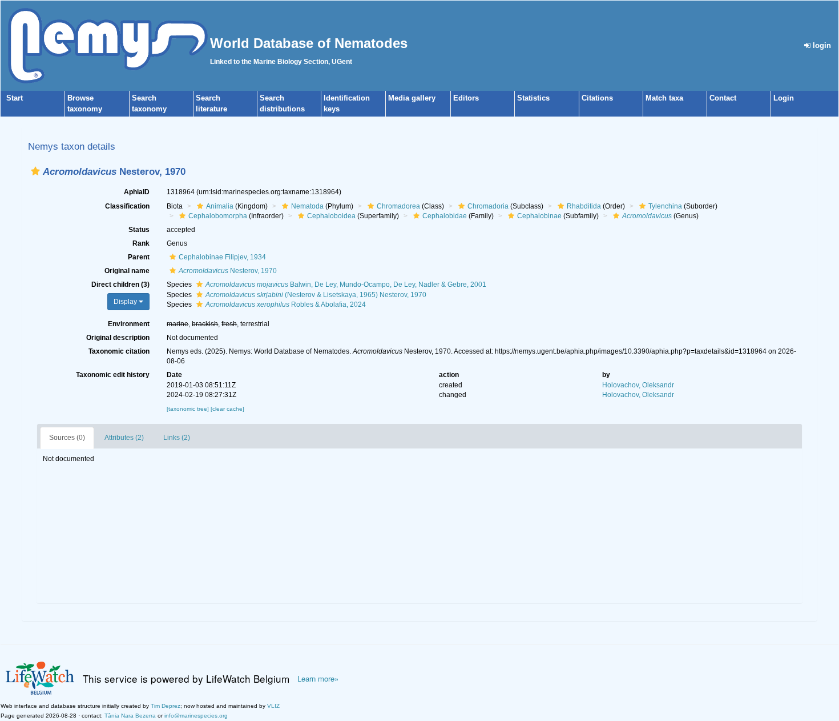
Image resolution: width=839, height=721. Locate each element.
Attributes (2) (124, 438)
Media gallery (411, 98)
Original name (127, 271)
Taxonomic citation (119, 351)
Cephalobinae (539, 216)
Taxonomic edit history (113, 375)
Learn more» (317, 679)
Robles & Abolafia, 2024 (285, 305)
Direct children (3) (120, 285)
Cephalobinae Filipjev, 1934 (222, 257)
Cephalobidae (444, 216)
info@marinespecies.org (196, 715)
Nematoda (307, 206)
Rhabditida (584, 206)
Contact (722, 98)
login (820, 45)
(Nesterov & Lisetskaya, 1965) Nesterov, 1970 (315, 295)
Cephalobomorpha (217, 216)
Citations (597, 98)
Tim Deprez (165, 706)
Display (126, 302)
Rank (141, 243)
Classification (127, 206)
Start (14, 98)
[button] (35, 171)
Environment (129, 324)
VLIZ (273, 706)
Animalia (219, 206)
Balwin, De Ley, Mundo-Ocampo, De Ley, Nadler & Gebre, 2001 (345, 285)
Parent (139, 257)
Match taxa (664, 98)
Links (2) (176, 438)
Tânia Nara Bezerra (130, 715)
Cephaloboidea (331, 216)
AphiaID (137, 192)
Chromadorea (398, 206)
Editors (466, 98)
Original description (118, 338)
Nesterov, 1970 (228, 271)
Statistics (533, 98)
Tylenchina (665, 206)
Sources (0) (67, 438)
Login (783, 98)
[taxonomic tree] (189, 409)
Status (139, 230)
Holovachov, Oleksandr (638, 385)
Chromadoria (488, 206)
